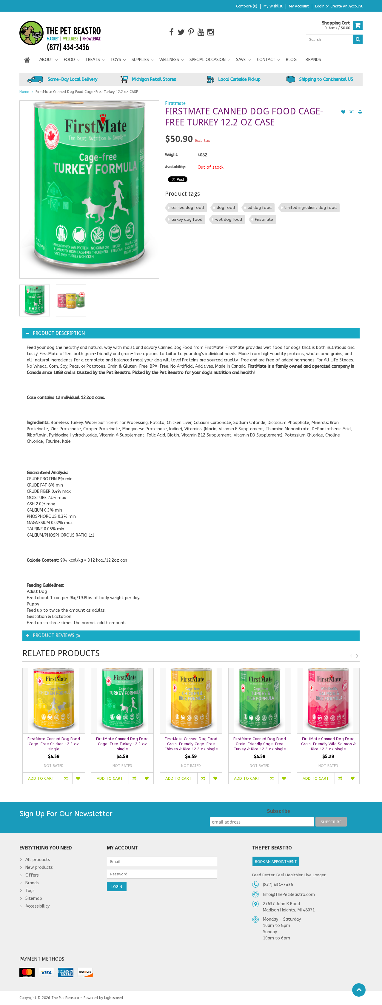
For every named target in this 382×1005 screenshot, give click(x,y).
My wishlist (273, 6)
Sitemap (33, 898)
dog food (226, 207)
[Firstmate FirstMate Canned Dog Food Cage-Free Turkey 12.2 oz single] (122, 700)
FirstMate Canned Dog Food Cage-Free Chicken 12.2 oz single (53, 744)
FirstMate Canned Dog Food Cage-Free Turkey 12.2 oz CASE (87, 92)
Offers (32, 875)
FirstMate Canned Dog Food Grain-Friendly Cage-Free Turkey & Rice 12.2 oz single (259, 744)
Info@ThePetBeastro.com (289, 894)
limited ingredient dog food (310, 207)
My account (299, 6)
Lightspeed (113, 998)
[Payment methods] (27, 972)
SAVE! (241, 59)
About (46, 59)
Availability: (175, 167)
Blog (291, 59)
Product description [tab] (59, 333)
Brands (313, 59)
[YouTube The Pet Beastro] (201, 32)
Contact (266, 59)
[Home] (27, 59)
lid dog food (260, 207)
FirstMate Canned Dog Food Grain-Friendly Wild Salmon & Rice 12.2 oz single (328, 744)
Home (24, 92)
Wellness (169, 59)
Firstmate (175, 103)
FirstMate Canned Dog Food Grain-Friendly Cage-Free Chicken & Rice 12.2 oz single (191, 744)
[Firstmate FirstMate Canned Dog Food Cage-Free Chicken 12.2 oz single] (54, 700)
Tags (30, 890)
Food (69, 59)
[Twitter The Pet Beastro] (181, 32)
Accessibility (37, 906)
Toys (115, 59)
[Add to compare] (351, 112)
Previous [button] (351, 656)
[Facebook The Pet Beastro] (171, 32)
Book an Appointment (276, 861)
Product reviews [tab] (56, 635)
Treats (92, 59)
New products (39, 867)
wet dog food (228, 219)
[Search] (358, 39)
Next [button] (357, 656)
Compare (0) (246, 6)
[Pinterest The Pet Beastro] (191, 32)
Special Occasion (208, 59)
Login (320, 6)
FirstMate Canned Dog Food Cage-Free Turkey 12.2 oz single (122, 744)
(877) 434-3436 (278, 884)
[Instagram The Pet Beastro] (211, 32)
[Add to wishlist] (343, 112)
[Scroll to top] (359, 990)
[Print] (360, 112)
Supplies (140, 59)
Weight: (171, 155)
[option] (34, 300)
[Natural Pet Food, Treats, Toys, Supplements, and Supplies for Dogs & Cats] (60, 32)
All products (37, 859)
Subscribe (278, 811)
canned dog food (187, 207)
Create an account (346, 6)
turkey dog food (186, 219)
